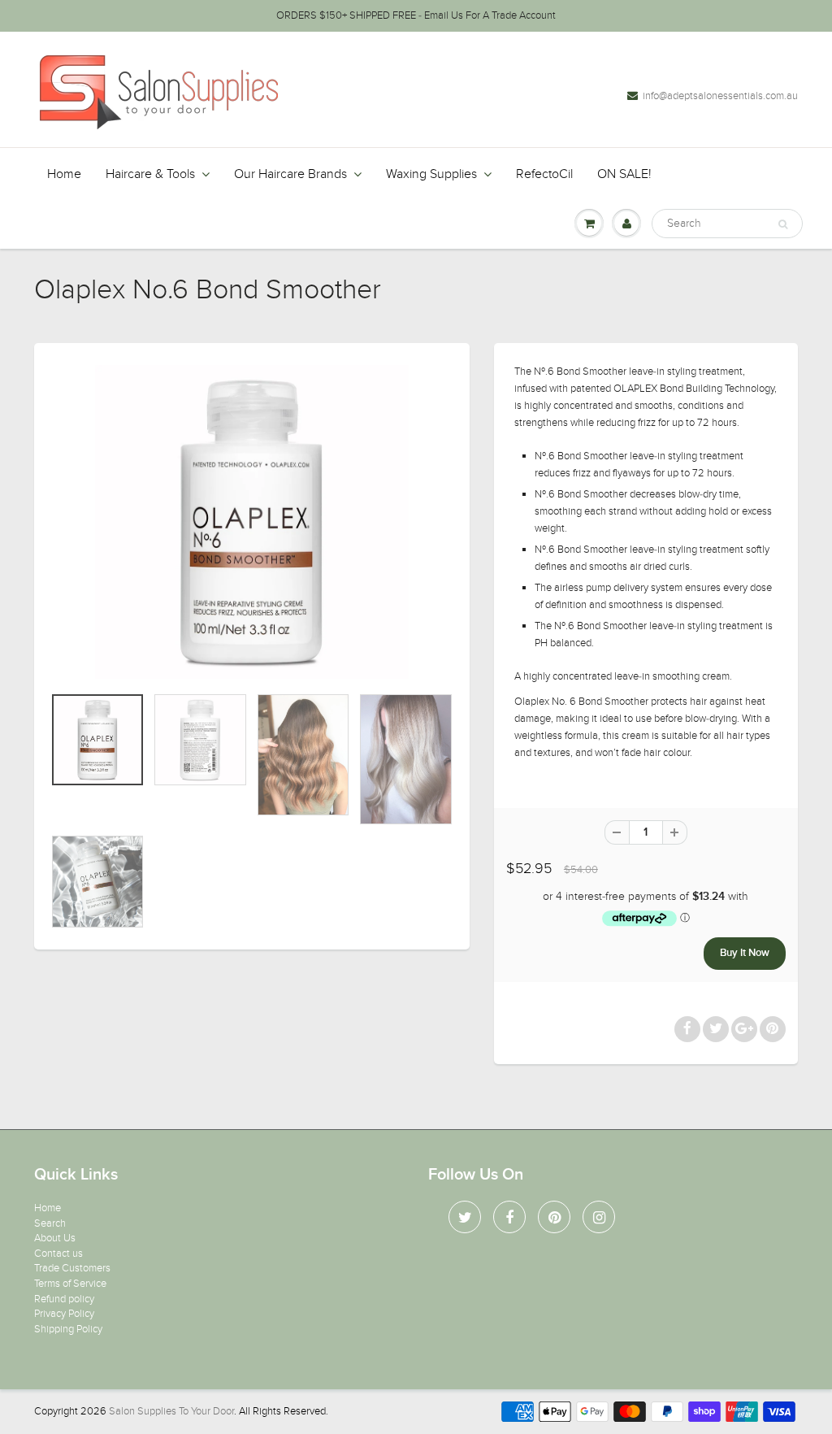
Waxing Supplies (431, 174)
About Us (55, 1238)
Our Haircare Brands (290, 174)
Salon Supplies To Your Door (171, 1411)
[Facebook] (509, 1217)
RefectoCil (544, 174)
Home (64, 174)
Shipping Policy (68, 1329)
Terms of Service (70, 1283)
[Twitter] (464, 1217)
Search (50, 1223)
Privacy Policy (64, 1313)
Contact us (58, 1253)
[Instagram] (599, 1217)
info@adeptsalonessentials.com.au (720, 95)
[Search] (783, 224)
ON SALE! (624, 174)
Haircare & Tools (150, 174)
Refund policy (64, 1299)
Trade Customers (72, 1268)
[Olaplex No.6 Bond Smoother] (251, 521)
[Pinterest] (554, 1217)
